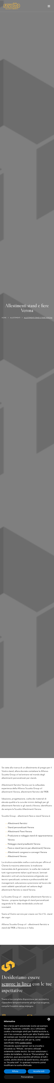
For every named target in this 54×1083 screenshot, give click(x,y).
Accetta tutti (38, 1071)
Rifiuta (15, 1071)
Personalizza (27, 1077)
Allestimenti (15, 318)
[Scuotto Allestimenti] (12, 6)
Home (4, 318)
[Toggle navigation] (48, 6)
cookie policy (26, 1042)
